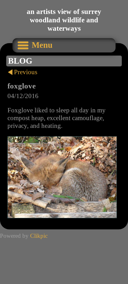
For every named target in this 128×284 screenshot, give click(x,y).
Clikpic (39, 235)
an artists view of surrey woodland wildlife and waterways (64, 19)
